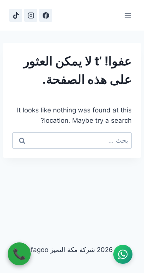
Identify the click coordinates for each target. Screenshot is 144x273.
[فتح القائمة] (128, 15)
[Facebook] (45, 15)
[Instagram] (30, 15)
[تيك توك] (15, 15)
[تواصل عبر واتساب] (122, 254)
